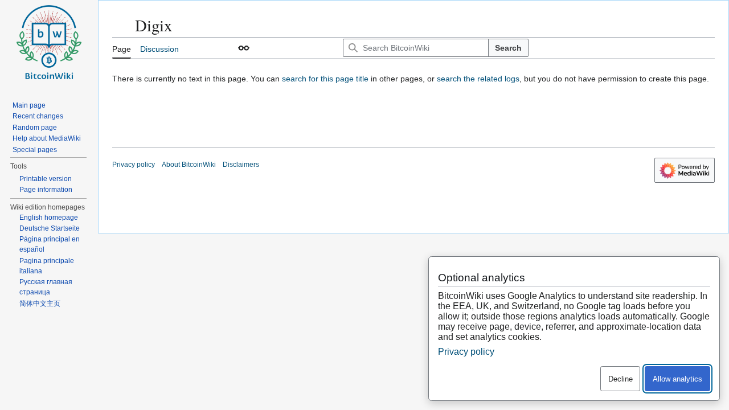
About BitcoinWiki (189, 165)
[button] (243, 48)
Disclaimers (241, 165)
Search (508, 47)
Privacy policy (133, 165)
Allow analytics (677, 379)
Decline (620, 379)
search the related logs (478, 78)
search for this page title (325, 78)
